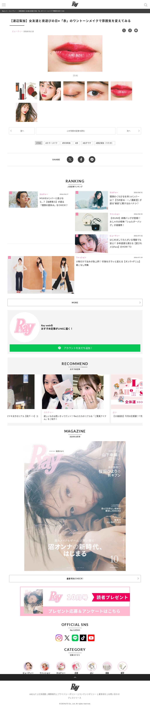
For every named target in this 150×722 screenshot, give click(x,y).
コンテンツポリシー (88, 694)
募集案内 (52, 694)
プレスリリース (74, 698)
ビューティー (12, 11)
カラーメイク (52, 143)
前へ (22, 131)
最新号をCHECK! (75, 578)
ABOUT (32, 694)
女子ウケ (87, 143)
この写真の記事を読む (76, 131)
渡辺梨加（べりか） (105, 143)
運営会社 (102, 694)
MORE (75, 302)
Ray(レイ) (4, 11)
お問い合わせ (114, 694)
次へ (129, 131)
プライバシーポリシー (67, 694)
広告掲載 (42, 694)
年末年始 (67, 143)
